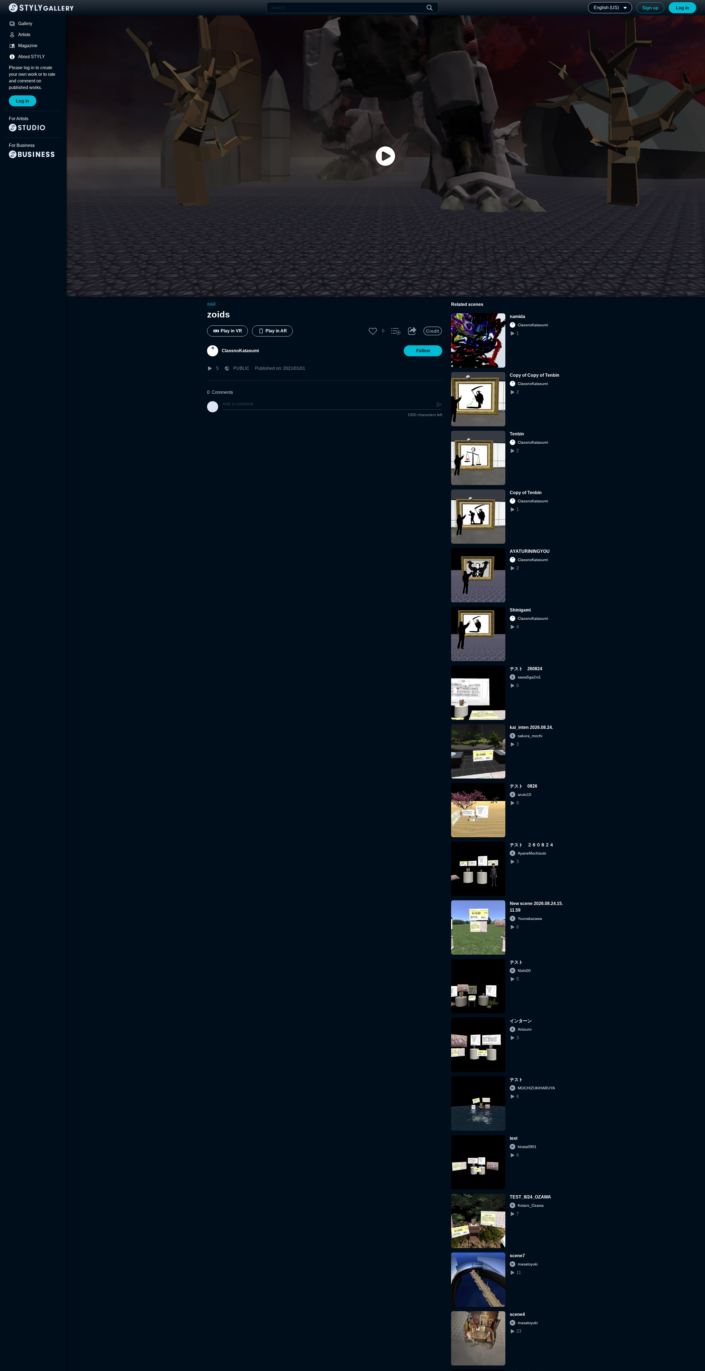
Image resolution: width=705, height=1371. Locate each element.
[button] (372, 330)
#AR (211, 304)
